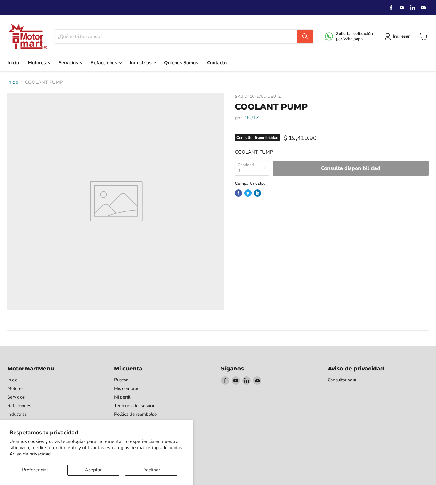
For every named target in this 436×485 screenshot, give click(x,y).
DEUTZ (251, 118)
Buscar (121, 380)
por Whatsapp (349, 39)
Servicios (68, 63)
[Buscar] (305, 36)
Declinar (151, 470)
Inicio (13, 63)
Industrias (141, 63)
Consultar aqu (341, 380)
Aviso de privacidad (30, 454)
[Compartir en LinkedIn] (257, 193)
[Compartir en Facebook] (238, 193)
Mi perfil (122, 397)
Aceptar (93, 470)
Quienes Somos (181, 63)
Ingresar (401, 36)
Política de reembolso (135, 414)
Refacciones (104, 63)
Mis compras (126, 388)
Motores (37, 63)
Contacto (217, 63)
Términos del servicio (134, 406)
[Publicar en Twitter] (248, 193)
